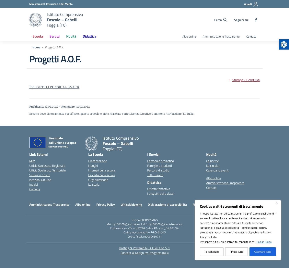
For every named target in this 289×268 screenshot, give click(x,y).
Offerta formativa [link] (158, 188)
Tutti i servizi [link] (155, 175)
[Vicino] (277, 203)
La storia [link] (93, 184)
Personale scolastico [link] (160, 160)
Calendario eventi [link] (217, 170)
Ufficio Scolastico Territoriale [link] (47, 170)
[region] (238, 230)
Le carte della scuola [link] (101, 175)
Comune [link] (34, 189)
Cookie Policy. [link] (264, 242)
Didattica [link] (89, 36)
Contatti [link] (251, 36)
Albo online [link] (189, 36)
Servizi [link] (55, 36)
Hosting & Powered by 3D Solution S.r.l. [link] (144, 248)
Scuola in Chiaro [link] (39, 175)
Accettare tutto (262, 252)
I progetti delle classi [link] (160, 193)
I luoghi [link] (93, 165)
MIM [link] (32, 160)
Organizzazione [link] (98, 179)
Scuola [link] (38, 36)
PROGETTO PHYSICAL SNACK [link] (54, 87)
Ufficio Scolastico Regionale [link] (47, 165)
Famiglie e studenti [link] (159, 165)
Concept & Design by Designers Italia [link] (145, 252)
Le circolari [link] (213, 165)
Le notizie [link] (212, 160)
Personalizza (211, 252)
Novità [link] (71, 36)
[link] (284, 44)
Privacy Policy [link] (105, 204)
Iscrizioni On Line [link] (40, 179)
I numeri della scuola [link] (101, 170)
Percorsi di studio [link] (158, 170)
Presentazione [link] (97, 160)
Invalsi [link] (33, 184)
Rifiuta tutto (236, 252)
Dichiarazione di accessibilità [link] (167, 204)
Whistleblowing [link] (131, 204)
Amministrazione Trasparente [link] (221, 36)
